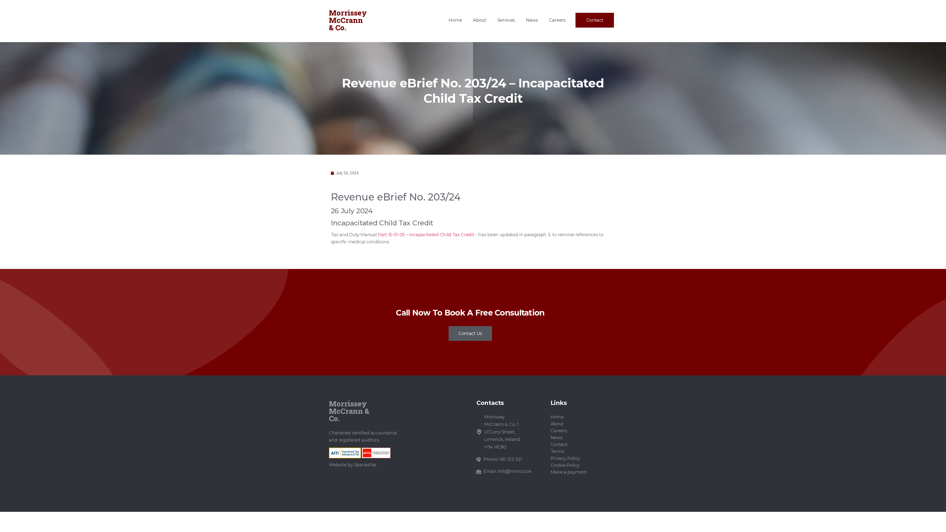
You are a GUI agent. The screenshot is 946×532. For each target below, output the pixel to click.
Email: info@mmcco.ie (507, 471)
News (532, 20)
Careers (557, 20)
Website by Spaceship (352, 464)
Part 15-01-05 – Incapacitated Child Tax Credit (426, 234)
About (479, 20)
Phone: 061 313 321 (502, 459)
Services (506, 20)
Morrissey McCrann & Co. (348, 20)
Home (455, 20)
